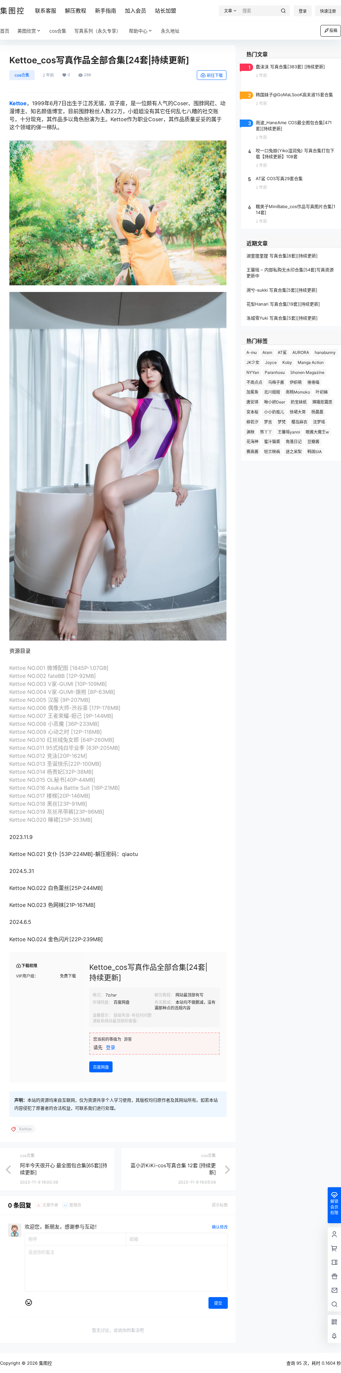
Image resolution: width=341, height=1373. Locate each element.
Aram (267, 352)
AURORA (300, 352)
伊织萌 (296, 382)
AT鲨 (282, 352)
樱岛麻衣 (299, 421)
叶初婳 (322, 392)
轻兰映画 (272, 451)
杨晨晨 (317, 412)
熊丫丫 (266, 431)
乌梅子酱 (276, 382)
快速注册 (328, 11)
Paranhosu (275, 372)
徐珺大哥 (298, 412)
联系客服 (45, 10)
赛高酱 (252, 451)
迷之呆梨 (294, 451)
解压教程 (75, 10)
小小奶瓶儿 (274, 412)
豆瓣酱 (313, 441)
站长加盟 (165, 10)
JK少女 (252, 362)
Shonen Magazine (307, 372)
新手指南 (105, 10)
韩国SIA (314, 451)
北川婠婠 (272, 392)
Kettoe (18, 103)
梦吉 (268, 421)
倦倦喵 (313, 382)
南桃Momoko (298, 392)
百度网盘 (101, 1067)
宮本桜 (252, 412)
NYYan (252, 372)
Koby (287, 362)
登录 (303, 11)
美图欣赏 (26, 31)
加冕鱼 (252, 392)
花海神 (252, 441)
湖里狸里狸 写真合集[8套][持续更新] (282, 255)
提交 (218, 1303)
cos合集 (22, 75)
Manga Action (311, 362)
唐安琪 (252, 402)
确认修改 (220, 1227)
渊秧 (250, 431)
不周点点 (254, 382)
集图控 (45, 1363)
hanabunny (325, 352)
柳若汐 (252, 421)
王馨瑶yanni (289, 431)
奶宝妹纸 (299, 402)
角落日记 (294, 441)
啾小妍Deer (274, 402)
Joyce (271, 362)
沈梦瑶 (319, 421)
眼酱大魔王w (317, 431)
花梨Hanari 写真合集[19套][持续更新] (283, 304)
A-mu (251, 352)
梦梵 (282, 421)
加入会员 (135, 10)
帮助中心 (138, 31)
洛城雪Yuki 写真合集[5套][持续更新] (282, 318)
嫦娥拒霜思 (322, 402)
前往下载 (215, 75)
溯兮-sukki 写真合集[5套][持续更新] (281, 290)
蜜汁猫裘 (272, 441)
